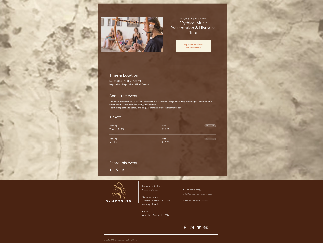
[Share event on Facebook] (110, 170)
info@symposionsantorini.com (198, 194)
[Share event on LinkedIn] (123, 170)
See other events (193, 47)
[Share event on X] (117, 170)
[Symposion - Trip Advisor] (205, 227)
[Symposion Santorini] (191, 227)
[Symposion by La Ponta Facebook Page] (184, 227)
